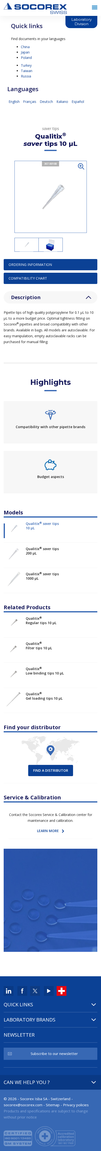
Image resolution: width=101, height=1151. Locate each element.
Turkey (26, 65)
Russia (26, 76)
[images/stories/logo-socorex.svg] (35, 7)
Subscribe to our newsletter (54, 1053)
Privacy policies (76, 1104)
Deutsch (47, 101)
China (25, 46)
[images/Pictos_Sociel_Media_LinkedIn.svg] (8, 990)
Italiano (62, 101)
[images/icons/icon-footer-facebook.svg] (22, 990)
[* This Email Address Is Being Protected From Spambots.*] (23, 1104)
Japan (25, 52)
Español (78, 101)
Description (26, 297)
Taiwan (26, 70)
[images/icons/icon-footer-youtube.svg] (49, 990)
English (15, 101)
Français (30, 101)
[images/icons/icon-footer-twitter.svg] (35, 990)
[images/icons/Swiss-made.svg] (61, 990)
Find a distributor (50, 770)
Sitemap (53, 1104)
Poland (26, 57)
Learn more (48, 830)
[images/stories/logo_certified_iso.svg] (39, 1135)
